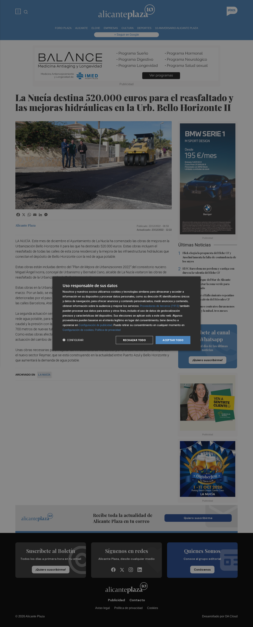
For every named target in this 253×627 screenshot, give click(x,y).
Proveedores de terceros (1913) (159, 306)
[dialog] (126, 313)
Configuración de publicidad (95, 325)
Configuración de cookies (78, 329)
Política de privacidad (108, 329)
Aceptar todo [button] (173, 340)
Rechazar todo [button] (134, 340)
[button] (73, 340)
